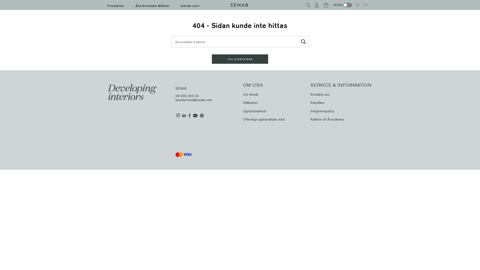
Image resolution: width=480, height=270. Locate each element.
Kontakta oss (319, 94)
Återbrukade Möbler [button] (153, 6)
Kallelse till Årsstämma (327, 119)
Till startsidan (240, 59)
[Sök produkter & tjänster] (303, 42)
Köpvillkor (317, 103)
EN (365, 5)
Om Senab (250, 94)
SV (358, 5)
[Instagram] (178, 117)
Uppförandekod (254, 111)
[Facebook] (189, 117)
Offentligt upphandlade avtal (264, 119)
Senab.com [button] (190, 6)
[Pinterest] (202, 117)
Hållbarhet (250, 103)
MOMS (338, 5)
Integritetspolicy (322, 111)
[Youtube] (195, 117)
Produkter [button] (115, 6)
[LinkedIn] (184, 117)
